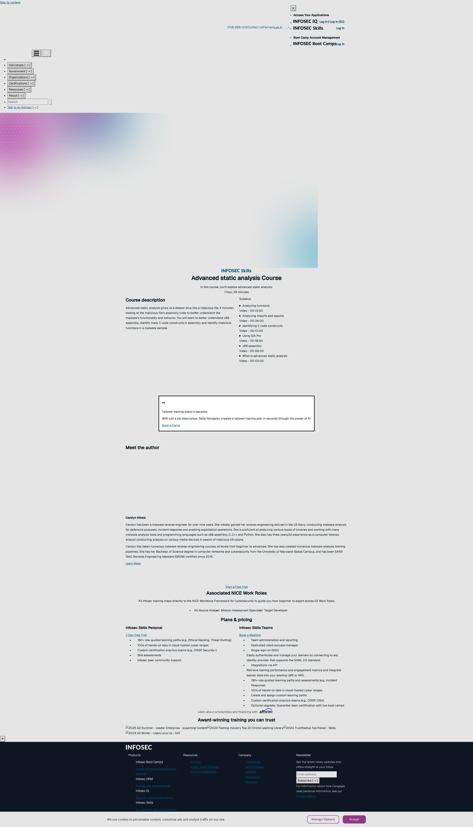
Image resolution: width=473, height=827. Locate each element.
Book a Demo (193, 425)
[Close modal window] (163, 402)
